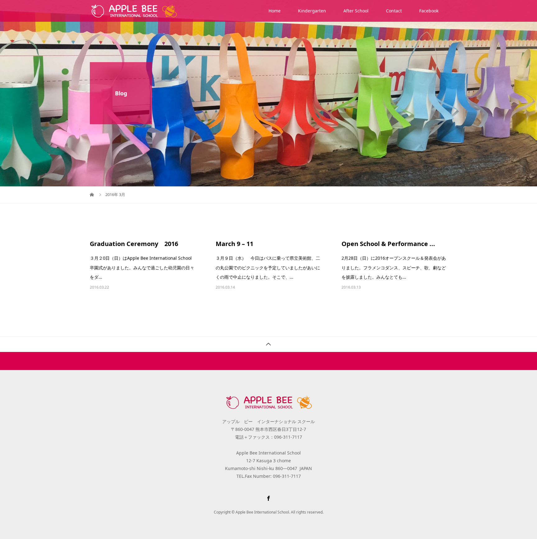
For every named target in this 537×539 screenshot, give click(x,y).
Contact (394, 11)
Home (274, 11)
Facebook (428, 11)
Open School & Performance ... (388, 244)
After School (356, 11)
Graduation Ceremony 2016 (134, 244)
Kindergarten (312, 11)
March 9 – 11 (234, 244)
